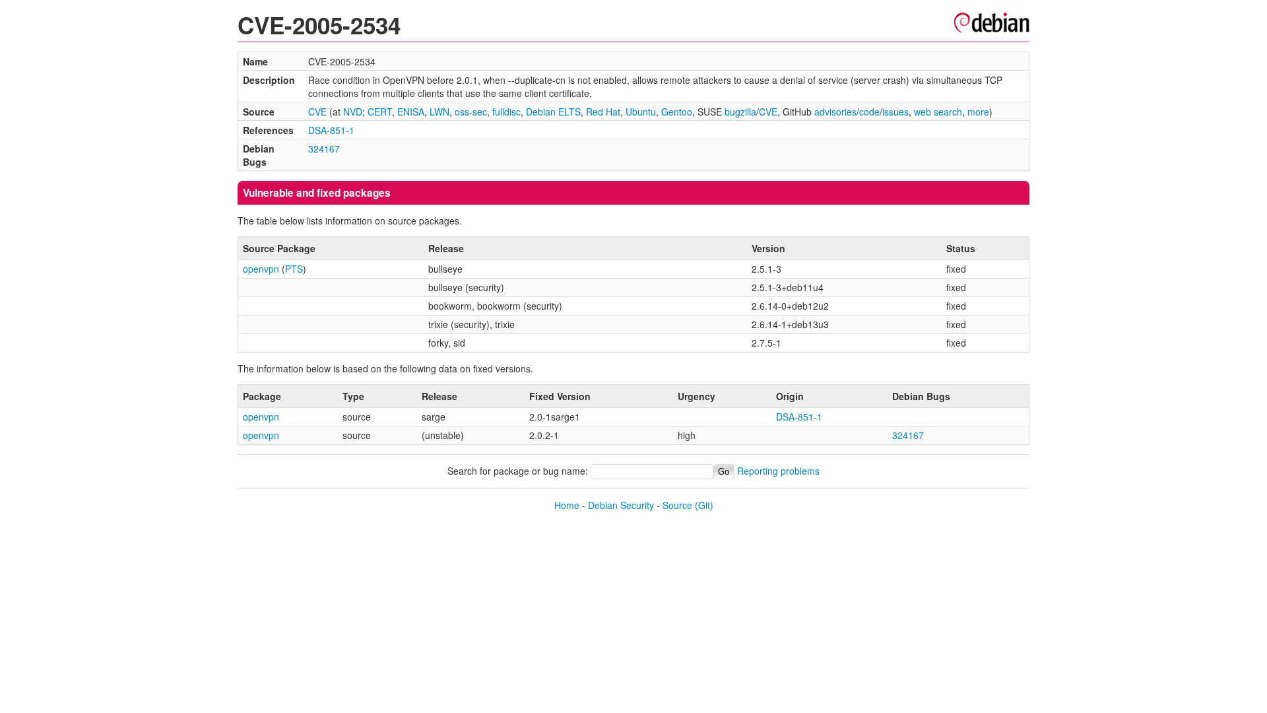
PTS (294, 268)
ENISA (410, 111)
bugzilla (740, 111)
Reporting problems (778, 470)
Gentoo (676, 111)
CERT (380, 111)
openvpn (261, 268)
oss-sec (471, 111)
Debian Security (621, 505)
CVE (317, 111)
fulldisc (506, 111)
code (869, 111)
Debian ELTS (553, 111)
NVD (352, 111)
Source (677, 505)
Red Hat (603, 111)
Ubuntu (641, 111)
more (978, 111)
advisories (835, 111)
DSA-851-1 (331, 130)
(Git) (704, 505)
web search (938, 111)
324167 (324, 148)
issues (895, 111)
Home (566, 505)
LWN (439, 111)
